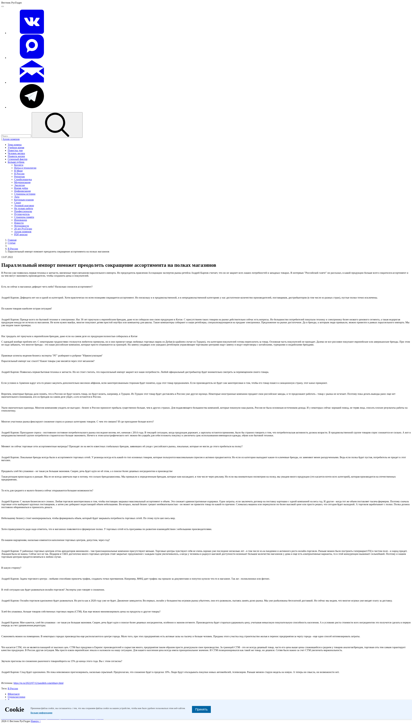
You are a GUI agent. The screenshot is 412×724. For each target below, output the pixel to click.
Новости (19, 223)
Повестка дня (15, 150)
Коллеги (18, 165)
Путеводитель (22, 214)
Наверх (36, 721)
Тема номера (15, 144)
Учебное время (16, 147)
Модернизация (22, 182)
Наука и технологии (25, 167)
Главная (12, 240)
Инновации (20, 220)
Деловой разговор (24, 205)
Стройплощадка (23, 179)
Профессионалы (23, 211)
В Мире (18, 170)
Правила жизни (16, 156)
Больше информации (41, 713)
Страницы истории (24, 194)
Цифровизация (22, 191)
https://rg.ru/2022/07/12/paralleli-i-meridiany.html (38, 683)
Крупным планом (24, 199)
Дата (16, 196)
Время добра (21, 188)
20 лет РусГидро (23, 228)
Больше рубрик (16, 162)
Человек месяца (16, 153)
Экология (19, 185)
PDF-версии (21, 234)
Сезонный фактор (17, 159)
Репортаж (19, 176)
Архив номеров (11, 139)
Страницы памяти (24, 217)
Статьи (11, 242)
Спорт (17, 202)
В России (19, 173)
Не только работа (23, 208)
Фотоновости (21, 225)
